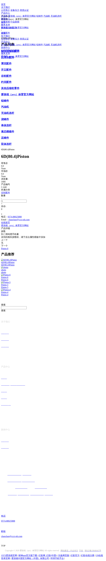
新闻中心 (5, 19)
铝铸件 (39, 16)
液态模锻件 (7, 131)
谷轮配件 (6, 75)
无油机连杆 (56, 16)
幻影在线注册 (87, 555)
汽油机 (46, 16)
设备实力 (14, 10)
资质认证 (24, 10)
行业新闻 (14, 22)
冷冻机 (4, 16)
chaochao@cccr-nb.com (19, 219)
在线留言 (5, 222)
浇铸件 (5, 119)
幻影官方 (75, 555)
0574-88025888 (15, 217)
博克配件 (6, 63)
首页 (3, 4)
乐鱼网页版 (63, 555)
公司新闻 (5, 22)
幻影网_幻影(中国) (48, 555)
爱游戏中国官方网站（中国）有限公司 (30, 558)
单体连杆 (6, 125)
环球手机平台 (57, 558)
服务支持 (5, 25)
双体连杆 (6, 143)
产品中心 (5, 13)
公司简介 (5, 10)
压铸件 (5, 137)
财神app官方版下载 (27, 555)
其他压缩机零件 (10, 88)
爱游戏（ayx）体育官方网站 (22, 16)
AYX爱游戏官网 (9, 555)
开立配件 (6, 69)
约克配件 (6, 82)
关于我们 (5, 7)
